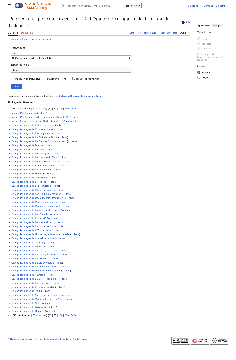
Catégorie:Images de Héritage (27, 311)
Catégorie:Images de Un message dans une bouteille (40, 234)
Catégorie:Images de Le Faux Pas (30, 282)
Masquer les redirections (87, 78)
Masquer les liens (56, 78)
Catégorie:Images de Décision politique (32, 202)
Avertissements (80, 339)
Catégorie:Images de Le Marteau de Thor (34, 157)
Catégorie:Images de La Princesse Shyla (33, 226)
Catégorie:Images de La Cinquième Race (34, 266)
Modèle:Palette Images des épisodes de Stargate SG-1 (41, 117)
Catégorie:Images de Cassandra (29, 177)
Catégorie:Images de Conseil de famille (32, 238)
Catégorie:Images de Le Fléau (28, 246)
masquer (218, 25)
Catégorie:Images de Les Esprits (29, 258)
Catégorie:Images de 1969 (26, 290)
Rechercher (133, 5)
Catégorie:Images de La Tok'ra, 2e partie (33, 254)
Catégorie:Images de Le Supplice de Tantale (35, 161)
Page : (14, 53)
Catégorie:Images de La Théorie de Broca (34, 137)
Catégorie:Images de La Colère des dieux (34, 278)
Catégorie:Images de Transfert (28, 274)
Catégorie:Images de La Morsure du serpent (35, 210)
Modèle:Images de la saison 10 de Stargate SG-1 (38, 121)
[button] (9, 5)
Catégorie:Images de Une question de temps (35, 270)
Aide (188, 22)
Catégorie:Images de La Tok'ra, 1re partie (34, 250)
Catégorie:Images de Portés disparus (31, 189)
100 (60, 108)
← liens (42, 113)
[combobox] (71, 58)
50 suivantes (39, 108)
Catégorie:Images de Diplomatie (29, 307)
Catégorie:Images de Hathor (27, 173)
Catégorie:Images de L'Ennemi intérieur (33, 129)
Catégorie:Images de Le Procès (28, 181)
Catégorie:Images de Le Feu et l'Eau (31, 169)
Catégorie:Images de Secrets (27, 242)
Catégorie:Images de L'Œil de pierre (31, 230)
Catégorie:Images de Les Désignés (30, 153)
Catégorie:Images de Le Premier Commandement (38, 141)
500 (73, 108)
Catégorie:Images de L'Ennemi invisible (33, 286)
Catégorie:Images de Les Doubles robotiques (36, 193)
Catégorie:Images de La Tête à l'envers (33, 214)
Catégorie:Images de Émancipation (30, 133)
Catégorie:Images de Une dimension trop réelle (37, 197)
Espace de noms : (20, 64)
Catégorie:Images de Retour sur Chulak (33, 165)
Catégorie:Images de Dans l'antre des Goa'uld (36, 299)
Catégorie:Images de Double (27, 145)
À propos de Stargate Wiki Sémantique (53, 339)
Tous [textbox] (15, 69)
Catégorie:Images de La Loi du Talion (31, 39)
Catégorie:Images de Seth (25, 303)
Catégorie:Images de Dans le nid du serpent (35, 206)
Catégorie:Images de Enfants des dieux (33, 125)
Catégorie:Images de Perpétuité (28, 218)
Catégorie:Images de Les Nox (27, 149)
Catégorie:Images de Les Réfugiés (30, 185)
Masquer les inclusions (27, 78)
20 (50, 108)
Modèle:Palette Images (24, 113)
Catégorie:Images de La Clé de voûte (31, 262)
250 (67, 108)
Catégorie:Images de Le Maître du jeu (32, 222)
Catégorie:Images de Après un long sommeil (35, 295)
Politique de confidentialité (20, 339)
